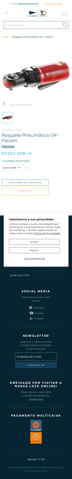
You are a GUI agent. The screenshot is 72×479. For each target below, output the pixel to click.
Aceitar (34, 241)
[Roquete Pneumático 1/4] (7, 117)
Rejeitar (34, 250)
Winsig (43, 471)
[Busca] (65, 25)
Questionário (36, 399)
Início (5, 36)
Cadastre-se (36, 365)
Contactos (20, 275)
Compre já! (25, 191)
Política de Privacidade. (47, 233)
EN (43, 459)
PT (39, 459)
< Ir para (24, 4)
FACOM (8, 147)
